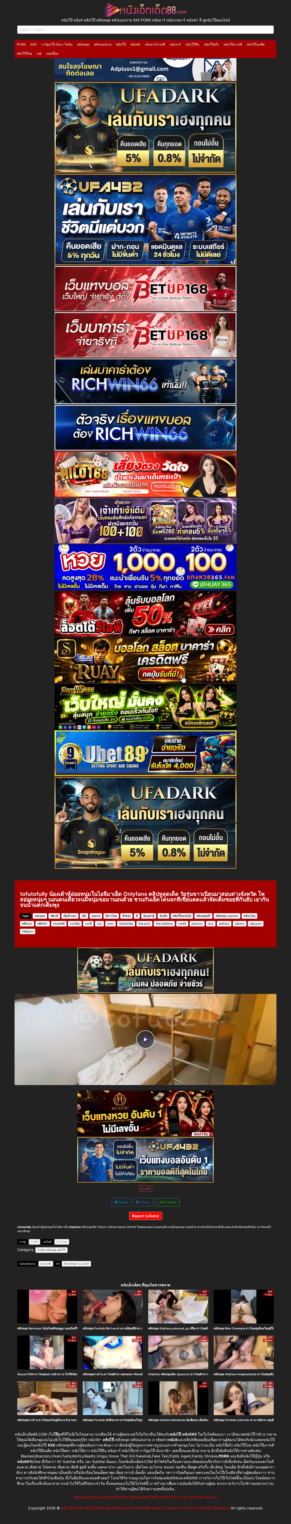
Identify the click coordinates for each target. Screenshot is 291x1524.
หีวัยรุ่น (126, 916)
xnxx (110, 923)
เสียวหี (54, 916)
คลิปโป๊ (121, 44)
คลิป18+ (43, 923)
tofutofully (126, 923)
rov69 (182, 923)
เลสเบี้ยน (52, 53)
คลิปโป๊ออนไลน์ (182, 916)
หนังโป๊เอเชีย (256, 44)
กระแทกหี (59, 923)
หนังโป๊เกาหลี (232, 44)
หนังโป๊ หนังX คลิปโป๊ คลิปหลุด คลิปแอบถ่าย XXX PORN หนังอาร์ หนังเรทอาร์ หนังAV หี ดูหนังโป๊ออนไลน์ (145, 1508)
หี (137, 916)
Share (122, 1202)
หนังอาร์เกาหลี (155, 44)
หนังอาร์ (175, 44)
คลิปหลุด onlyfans (227, 916)
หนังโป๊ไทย (24, 53)
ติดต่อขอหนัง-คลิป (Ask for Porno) (157, 1497)
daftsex (224, 923)
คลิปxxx (27, 923)
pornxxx (197, 923)
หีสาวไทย (111, 916)
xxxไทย (75, 923)
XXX (33, 44)
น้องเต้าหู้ (148, 916)
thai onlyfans (164, 923)
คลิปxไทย (249, 916)
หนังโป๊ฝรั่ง (211, 44)
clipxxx (239, 923)
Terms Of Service (202, 1497)
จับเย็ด (163, 916)
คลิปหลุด (83, 44)
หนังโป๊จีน (192, 44)
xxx (99, 923)
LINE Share (167, 1202)
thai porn (144, 923)
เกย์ (39, 53)
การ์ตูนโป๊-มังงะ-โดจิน (57, 44)
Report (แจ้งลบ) (145, 1216)
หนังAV (135, 44)
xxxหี (88, 923)
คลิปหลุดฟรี (203, 916)
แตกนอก (40, 916)
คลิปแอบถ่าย (102, 44)
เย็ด (84, 916)
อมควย (96, 916)
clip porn (255, 923)
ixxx (210, 923)
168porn (27, 931)
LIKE (146, 1188)
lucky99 (46, 1263)
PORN (21, 44)
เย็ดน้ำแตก (69, 916)
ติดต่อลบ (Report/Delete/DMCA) (101, 1497)
